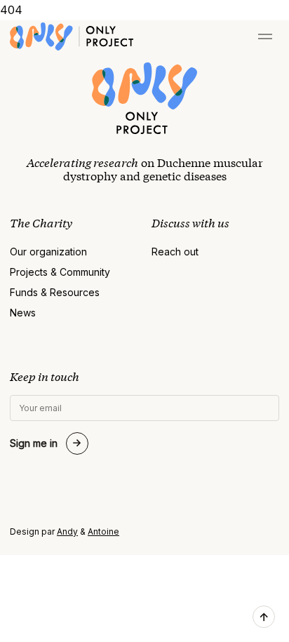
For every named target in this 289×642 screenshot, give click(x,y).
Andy (67, 531)
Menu (265, 36)
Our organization (48, 252)
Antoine (103, 531)
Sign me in (34, 443)
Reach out (175, 252)
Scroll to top (264, 617)
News (23, 313)
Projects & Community (60, 272)
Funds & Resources (55, 292)
